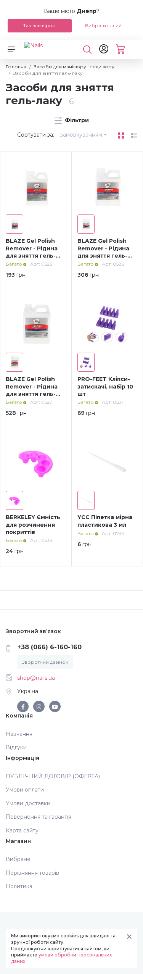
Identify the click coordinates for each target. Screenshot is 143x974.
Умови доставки (28, 803)
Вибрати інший (103, 25)
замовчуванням (81, 134)
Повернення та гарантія (38, 816)
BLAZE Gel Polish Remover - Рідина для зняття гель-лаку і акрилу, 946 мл (33, 394)
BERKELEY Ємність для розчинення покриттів (33, 524)
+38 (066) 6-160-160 (49, 647)
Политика (19, 886)
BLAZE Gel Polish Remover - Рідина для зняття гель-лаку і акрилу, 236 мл (32, 255)
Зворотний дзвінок (45, 662)
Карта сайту (22, 830)
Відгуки (16, 747)
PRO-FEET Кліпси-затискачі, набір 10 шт (105, 386)
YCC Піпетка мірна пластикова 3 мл (104, 521)
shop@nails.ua (36, 677)
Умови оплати (25, 789)
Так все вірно (39, 25)
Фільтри (76, 120)
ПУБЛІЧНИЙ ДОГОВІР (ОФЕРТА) (53, 776)
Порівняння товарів (32, 872)
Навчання (19, 733)
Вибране (18, 859)
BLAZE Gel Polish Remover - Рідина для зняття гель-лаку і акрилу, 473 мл (104, 255)
